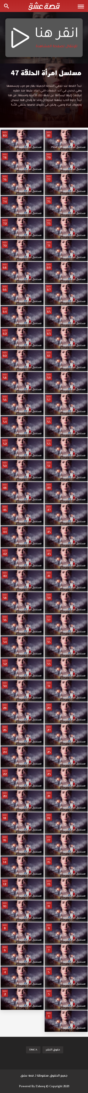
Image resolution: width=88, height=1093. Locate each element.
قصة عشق (27, 1076)
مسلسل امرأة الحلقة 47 (46, 73)
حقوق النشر (53, 1050)
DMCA (33, 1050)
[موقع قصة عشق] (44, 6)
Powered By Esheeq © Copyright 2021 (44, 1086)
